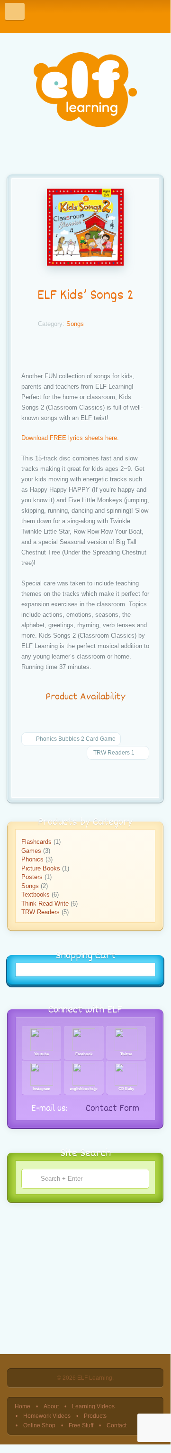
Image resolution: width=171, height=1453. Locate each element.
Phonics (32, 859)
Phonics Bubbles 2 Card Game (75, 739)
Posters (32, 876)
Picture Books (40, 868)
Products (95, 1416)
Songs (75, 323)
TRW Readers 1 (114, 752)
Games (31, 850)
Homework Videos (47, 1416)
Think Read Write (45, 903)
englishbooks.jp (84, 1089)
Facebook (83, 1054)
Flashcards (36, 841)
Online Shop (39, 1425)
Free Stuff (81, 1425)
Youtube (41, 1054)
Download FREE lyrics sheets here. (70, 437)
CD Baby (126, 1089)
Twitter (126, 1054)
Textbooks (35, 894)
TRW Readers (40, 912)
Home (22, 1406)
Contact (116, 1425)
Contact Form (111, 1109)
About (51, 1406)
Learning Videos (93, 1406)
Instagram (41, 1089)
